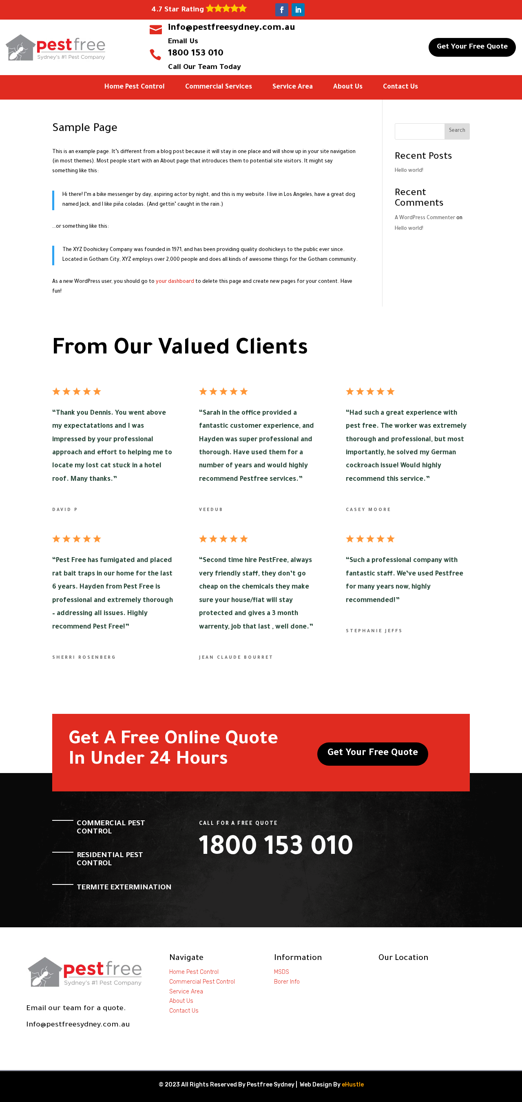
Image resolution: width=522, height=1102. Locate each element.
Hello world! (409, 171)
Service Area (292, 87)
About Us (348, 87)
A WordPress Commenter (425, 218)
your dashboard (175, 282)
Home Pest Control (134, 87)
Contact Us (400, 87)
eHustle (353, 1084)
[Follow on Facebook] (281, 9)
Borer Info (287, 981)
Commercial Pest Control (202, 981)
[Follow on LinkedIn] (298, 9)
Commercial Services (218, 87)
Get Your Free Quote (472, 47)
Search (457, 131)
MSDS (281, 972)
